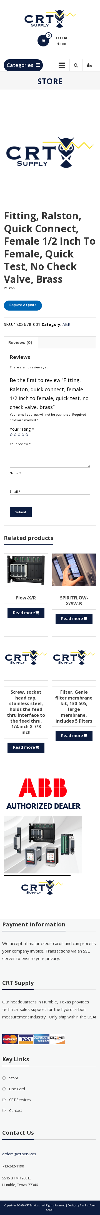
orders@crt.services (19, 1153)
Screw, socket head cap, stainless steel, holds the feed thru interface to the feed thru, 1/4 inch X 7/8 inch (26, 712)
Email (15, 491)
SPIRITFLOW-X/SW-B (74, 601)
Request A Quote (22, 304)
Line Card (17, 1088)
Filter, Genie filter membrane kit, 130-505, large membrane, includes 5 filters (73, 706)
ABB (66, 324)
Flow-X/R (26, 598)
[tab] (20, 342)
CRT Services (20, 1099)
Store (13, 1077)
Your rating (22, 429)
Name (15, 473)
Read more (24, 612)
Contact (15, 1110)
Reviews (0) (20, 342)
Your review (20, 444)
